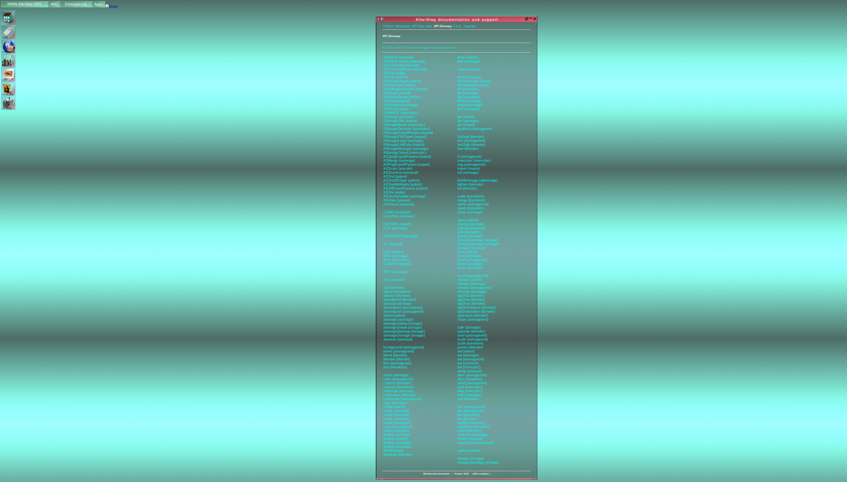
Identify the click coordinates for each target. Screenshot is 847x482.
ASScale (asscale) (397, 168)
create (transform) (397, 423)
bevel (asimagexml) (398, 351)
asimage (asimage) (398, 319)
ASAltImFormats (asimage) (404, 61)
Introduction (402, 26)
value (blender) (469, 431)
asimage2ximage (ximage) (404, 335)
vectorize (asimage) (472, 435)
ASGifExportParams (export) (405, 89)
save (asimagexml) (472, 335)
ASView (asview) (396, 200)
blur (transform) (395, 367)
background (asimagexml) (403, 347)
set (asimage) (468, 355)
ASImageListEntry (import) (403, 145)
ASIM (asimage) (396, 109)
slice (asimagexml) (472, 375)
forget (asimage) (470, 105)
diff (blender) (393, 450)
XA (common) (394, 280)
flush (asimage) (469, 101)
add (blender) (393, 288)
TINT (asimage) (395, 272)
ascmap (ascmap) (397, 303)
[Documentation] (8, 66)
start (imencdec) (469, 387)
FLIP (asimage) (395, 228)
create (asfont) (394, 407)
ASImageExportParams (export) (408, 133)
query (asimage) (470, 264)
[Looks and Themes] (8, 80)
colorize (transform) (398, 387)
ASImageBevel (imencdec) (404, 125)
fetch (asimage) (469, 77)
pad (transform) (469, 232)
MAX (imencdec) (396, 260)
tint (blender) (467, 419)
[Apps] (98, 6)
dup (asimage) (468, 61)
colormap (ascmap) (398, 391)
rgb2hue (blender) (471, 303)
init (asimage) (468, 172)
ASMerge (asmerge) (399, 160)
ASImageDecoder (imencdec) (406, 129)
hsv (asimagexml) (471, 141)
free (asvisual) (468, 109)
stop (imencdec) (469, 391)
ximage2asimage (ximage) (478, 462)
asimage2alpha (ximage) (402, 323)
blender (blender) (396, 359)
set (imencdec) (468, 367)
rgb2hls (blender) (470, 295)
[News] (8, 38)
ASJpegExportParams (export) (407, 156)
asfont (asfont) (394, 315)
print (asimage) (469, 256)
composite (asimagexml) (402, 399)
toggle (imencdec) (471, 423)
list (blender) (467, 188)
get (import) (466, 125)
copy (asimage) (395, 403)
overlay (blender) (470, 224)
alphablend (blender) (399, 299)
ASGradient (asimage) (400, 105)
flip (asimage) (468, 93)
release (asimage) (471, 284)
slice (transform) (469, 379)
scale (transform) (470, 343)
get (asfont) (466, 117)
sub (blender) (467, 399)
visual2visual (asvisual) (475, 442)
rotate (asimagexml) (472, 319)
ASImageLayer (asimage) (403, 141)
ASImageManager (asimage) (405, 149)
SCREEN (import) (397, 264)
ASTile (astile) (394, 192)
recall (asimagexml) (472, 276)
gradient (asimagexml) (474, 129)
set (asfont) (466, 351)
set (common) (468, 363)
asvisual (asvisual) (397, 339)
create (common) (396, 419)
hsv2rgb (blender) (471, 145)
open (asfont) (467, 220)
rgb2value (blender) (472, 315)
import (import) (468, 168)
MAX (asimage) (395, 256)
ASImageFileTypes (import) (404, 137)
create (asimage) (396, 411)
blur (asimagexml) (397, 363)
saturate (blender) (471, 331)
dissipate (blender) (397, 454)
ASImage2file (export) (400, 121)
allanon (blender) (396, 295)
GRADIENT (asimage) (400, 236)
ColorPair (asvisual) (398, 216)
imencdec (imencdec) (474, 160)
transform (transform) (473, 427)
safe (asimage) (469, 327)
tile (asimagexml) (470, 411)
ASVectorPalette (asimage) (404, 196)
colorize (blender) (397, 383)
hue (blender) (467, 149)
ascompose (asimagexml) (403, 311)
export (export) (468, 69)
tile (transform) (468, 415)
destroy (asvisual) (397, 446)
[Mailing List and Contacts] (8, 108)
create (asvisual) (396, 415)
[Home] (25, 6)
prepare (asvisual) (471, 248)
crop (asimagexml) (397, 427)
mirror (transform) (470, 208)
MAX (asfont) (393, 252)
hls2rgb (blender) (470, 137)
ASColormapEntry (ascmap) (405, 69)
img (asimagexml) (471, 164)
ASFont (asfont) (395, 77)
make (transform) (470, 196)
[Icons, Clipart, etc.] (8, 94)
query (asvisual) (469, 268)
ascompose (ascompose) (403, 307)
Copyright (470, 26)
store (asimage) (469, 395)
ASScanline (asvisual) (400, 172)
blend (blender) (395, 355)
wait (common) (468, 450)
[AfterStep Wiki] (54, 6)
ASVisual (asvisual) (398, 204)
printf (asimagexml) (472, 260)
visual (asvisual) (470, 439)
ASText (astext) (395, 176)
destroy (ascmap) (396, 435)
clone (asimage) (396, 375)
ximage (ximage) (470, 458)
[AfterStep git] (111, 6)
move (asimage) (470, 212)
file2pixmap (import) (472, 85)
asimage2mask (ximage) (402, 327)
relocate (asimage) (472, 292)
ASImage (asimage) (398, 117)
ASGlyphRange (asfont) (402, 97)
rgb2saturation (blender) (476, 311)
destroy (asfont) (395, 439)
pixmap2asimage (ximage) (478, 244)
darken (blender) (396, 431)
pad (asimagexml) (471, 228)
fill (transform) (468, 89)
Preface (388, 26)
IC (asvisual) (393, 244)
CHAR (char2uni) (396, 212)
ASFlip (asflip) (394, 73)
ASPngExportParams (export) (406, 164)
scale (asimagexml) (472, 339)
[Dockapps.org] (76, 6)
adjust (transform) (396, 292)
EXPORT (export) (397, 224)
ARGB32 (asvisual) (398, 57)
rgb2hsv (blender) (471, 299)
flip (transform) (468, 97)
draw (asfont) (467, 57)
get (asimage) (468, 121)
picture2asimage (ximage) (477, 240)
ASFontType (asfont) (399, 85)
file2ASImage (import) (474, 81)
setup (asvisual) (469, 371)
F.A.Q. (457, 26)
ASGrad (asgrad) (396, 101)
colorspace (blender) (399, 395)
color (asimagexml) (398, 379)
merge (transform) (471, 200)
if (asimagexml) (469, 156)
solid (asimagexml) (472, 383)
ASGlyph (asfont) (396, 93)
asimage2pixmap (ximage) (404, 331)
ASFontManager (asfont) (402, 81)
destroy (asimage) (397, 442)
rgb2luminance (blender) (476, 307)
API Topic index (422, 26)
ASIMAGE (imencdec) (400, 113)
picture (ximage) (470, 236)
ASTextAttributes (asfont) (402, 184)
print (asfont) (467, 252)
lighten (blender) (470, 184)
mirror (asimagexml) (473, 204)
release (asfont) (469, 280)
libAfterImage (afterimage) (477, 180)
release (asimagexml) (474, 288)
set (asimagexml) (470, 359)
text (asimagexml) (471, 407)
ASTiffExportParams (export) (405, 188)
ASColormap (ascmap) (401, 65)
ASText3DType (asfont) (401, 180)
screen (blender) (470, 347)
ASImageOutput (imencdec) (405, 152)
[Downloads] (8, 52)
